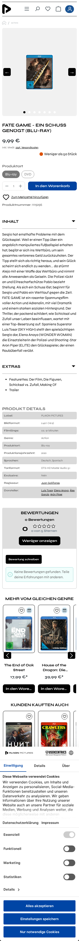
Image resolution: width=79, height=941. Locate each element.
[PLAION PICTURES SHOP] (4, 23)
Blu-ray (11, 174)
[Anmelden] (69, 9)
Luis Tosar (47, 490)
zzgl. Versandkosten (27, 147)
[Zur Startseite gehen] (9, 9)
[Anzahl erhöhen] (20, 186)
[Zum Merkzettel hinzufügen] (21, 610)
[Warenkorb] (58, 9)
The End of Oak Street (19, 667)
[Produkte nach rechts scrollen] (71, 655)
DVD (27, 174)
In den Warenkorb (52, 186)
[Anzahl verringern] (6, 186)
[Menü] (27, 9)
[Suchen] (37, 9)
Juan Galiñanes (50, 482)
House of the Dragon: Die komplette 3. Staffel (54, 667)
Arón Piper (56, 494)
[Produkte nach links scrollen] (7, 655)
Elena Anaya (61, 490)
